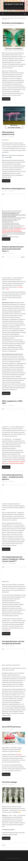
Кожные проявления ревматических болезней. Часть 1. (13, 249)
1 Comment (11, 729)
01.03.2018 (4, 729)
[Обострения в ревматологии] (14, 117)
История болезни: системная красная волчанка (13, 642)
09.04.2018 (4, 563)
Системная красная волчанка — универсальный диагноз (12, 477)
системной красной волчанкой (15, 463)
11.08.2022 (4, 25)
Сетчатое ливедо (9, 782)
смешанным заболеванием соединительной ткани (11, 230)
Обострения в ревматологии (8, 133)
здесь (7, 289)
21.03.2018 (4, 645)
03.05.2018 (4, 405)
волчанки (20, 287)
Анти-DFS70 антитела (11, 727)
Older (3, 845)
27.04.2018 (4, 481)
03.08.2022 (4, 136)
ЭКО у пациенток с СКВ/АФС (12, 402)
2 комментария (12, 563)
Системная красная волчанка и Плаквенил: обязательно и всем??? (13, 559)
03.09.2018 (4, 190)
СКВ (9, 629)
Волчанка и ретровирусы (13, 23)
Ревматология (14, 4)
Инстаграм (18, 754)
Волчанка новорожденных (13, 188)
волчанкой (17, 228)
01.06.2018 (4, 253)
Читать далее (6, 98)
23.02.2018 (4, 784)
